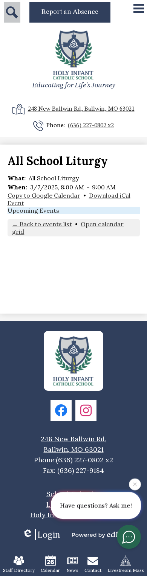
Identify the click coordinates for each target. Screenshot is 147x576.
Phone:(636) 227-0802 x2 (73, 460)
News (72, 570)
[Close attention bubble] (135, 484)
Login (48, 534)
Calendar (50, 570)
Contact (92, 570)
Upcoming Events (33, 210)
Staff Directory (19, 570)
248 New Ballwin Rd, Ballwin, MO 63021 (81, 109)
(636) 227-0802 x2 (91, 126)
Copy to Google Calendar (44, 195)
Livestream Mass (125, 570)
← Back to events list (42, 224)
